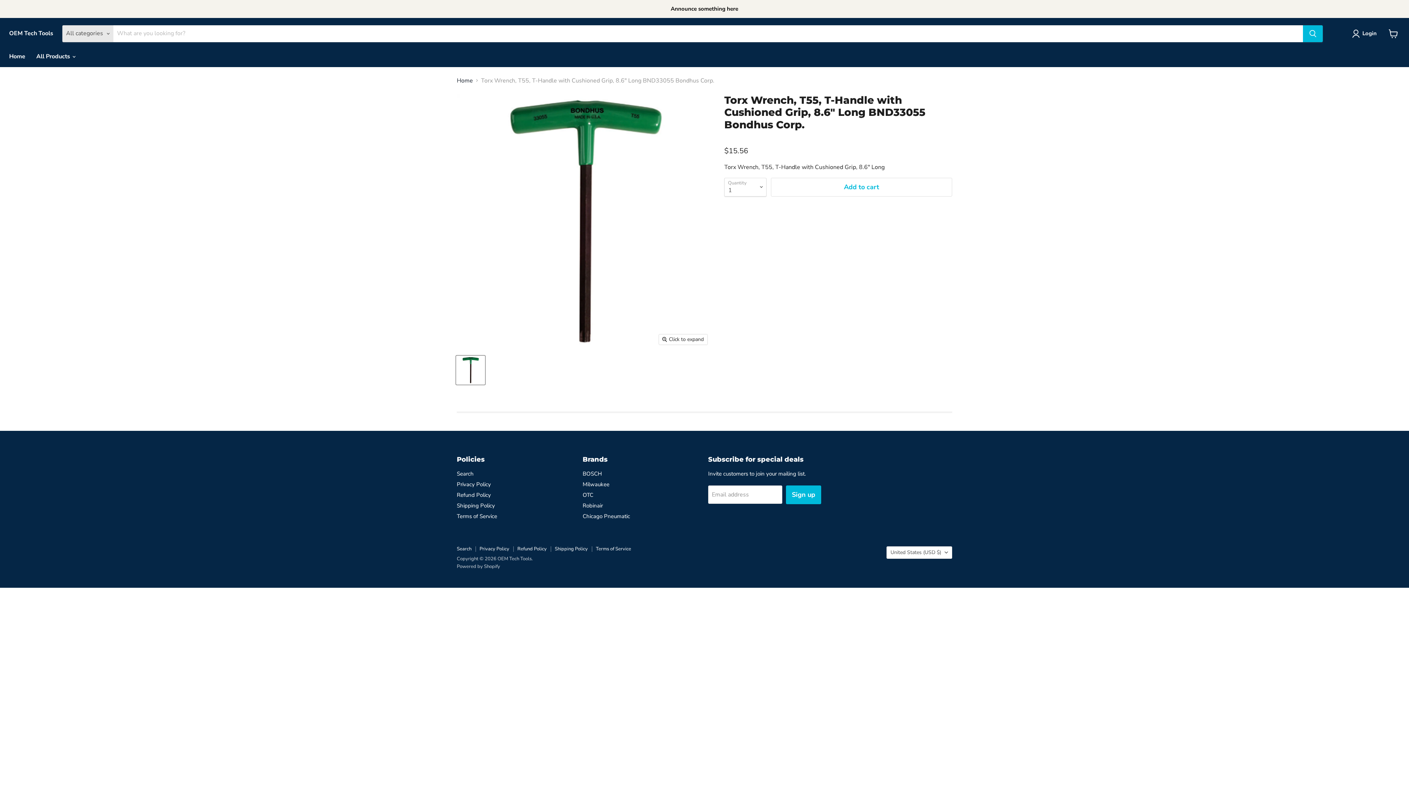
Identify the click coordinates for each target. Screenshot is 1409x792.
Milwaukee (596, 484)
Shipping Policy (476, 505)
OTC (588, 495)
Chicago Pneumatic (606, 516)
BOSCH (592, 473)
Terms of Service (477, 516)
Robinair (593, 505)
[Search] (1313, 33)
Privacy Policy (474, 484)
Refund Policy (474, 495)
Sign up (803, 494)
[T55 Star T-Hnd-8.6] (470, 370)
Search (465, 473)
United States (916, 552)
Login (1369, 33)
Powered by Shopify (478, 566)
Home (17, 56)
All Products (54, 56)
